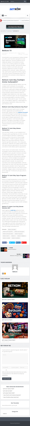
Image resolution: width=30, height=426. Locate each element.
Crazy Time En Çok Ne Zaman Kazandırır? (12, 395)
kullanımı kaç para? (23, 112)
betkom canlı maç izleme (8, 231)
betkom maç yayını (18, 233)
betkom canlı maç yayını (19, 231)
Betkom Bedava (12, 249)
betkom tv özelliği (6, 238)
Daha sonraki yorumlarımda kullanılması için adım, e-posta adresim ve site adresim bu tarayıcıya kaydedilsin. (14, 373)
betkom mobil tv (6, 235)
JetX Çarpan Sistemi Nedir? (8, 340)
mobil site (13, 210)
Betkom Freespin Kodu (16, 255)
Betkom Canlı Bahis (12, 229)
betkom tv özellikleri (16, 238)
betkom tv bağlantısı (21, 235)
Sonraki (19, 254)
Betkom (6, 53)
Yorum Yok (4, 54)
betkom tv (13, 235)
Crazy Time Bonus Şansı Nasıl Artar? (11, 397)
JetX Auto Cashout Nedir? (8, 299)
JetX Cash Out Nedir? (7, 319)
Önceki (11, 247)
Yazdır (21, 54)
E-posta (26, 54)
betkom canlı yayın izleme (8, 233)
